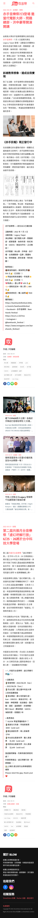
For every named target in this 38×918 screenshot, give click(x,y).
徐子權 (29, 367)
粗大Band (27, 822)
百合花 (22, 367)
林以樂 (6, 363)
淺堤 (5, 830)
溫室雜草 (12, 830)
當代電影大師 (8, 375)
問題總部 (13, 363)
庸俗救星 (16, 810)
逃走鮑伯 (18, 822)
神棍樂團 (28, 814)
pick (27, 363)
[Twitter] (8, 383)
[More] (15, 383)
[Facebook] (4, 383)
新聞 (17, 357)
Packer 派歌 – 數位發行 (25, 898)
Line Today (15, 379)
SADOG (6, 371)
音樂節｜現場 (18, 10)
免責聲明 (6, 906)
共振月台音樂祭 (15, 553)
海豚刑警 (23, 818)
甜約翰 (23, 810)
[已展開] (4, 3)
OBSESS (15, 818)
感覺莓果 (14, 367)
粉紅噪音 (6, 367)
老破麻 (26, 826)
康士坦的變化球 (8, 822)
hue (12, 826)
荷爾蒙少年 (7, 810)
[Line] (12, 383)
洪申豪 (21, 363)
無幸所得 (6, 379)
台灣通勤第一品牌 (16, 371)
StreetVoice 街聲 (9, 898)
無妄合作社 (27, 375)
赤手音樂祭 (7, 40)
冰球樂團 (18, 826)
